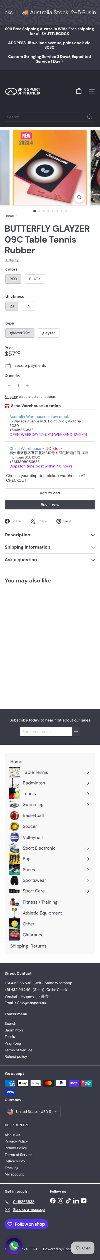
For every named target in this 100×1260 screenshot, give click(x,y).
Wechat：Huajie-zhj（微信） (28, 996)
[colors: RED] (11, 662)
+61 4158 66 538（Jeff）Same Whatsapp (38, 983)
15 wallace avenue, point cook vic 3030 (49, 45)
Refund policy (16, 1056)
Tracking (11, 1167)
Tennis (10, 1036)
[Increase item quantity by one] (27, 385)
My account (14, 1174)
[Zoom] (79, 197)
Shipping (11, 396)
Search (10, 1023)
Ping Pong (13, 1043)
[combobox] (50, 117)
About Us (12, 1134)
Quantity (12, 375)
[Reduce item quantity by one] (9, 385)
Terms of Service (18, 1050)
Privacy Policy (16, 1141)
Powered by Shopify (59, 1249)
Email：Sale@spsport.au (25, 1002)
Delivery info (15, 1161)
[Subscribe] (76, 731)
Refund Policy (16, 1148)
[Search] (89, 117)
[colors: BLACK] (21, 662)
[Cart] (78, 91)
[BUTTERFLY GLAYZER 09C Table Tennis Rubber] (39, 643)
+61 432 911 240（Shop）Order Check (36, 989)
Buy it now (50, 504)
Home (9, 216)
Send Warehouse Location (36, 405)
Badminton (14, 1030)
